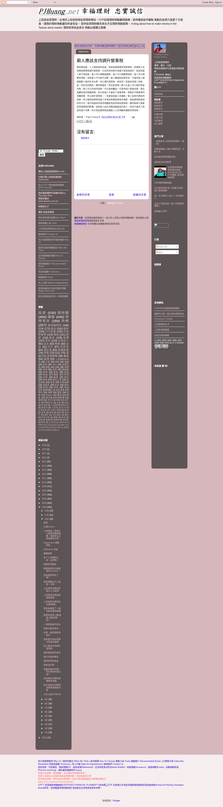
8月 (46, 703)
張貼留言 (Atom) (115, 203)
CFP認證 (50, 331)
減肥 (50, 392)
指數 (57, 367)
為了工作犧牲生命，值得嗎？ (51, 558)
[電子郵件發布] (132, 117)
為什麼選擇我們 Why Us (50, 761)
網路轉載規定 (80, 224)
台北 (63, 407)
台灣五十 (63, 340)
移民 (67, 403)
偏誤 (66, 356)
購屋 (56, 374)
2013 (44, 470)
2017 (44, 453)
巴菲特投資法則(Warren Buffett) (110, 767)
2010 (44, 482)
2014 (44, 466)
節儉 (67, 410)
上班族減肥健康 (161, 330)
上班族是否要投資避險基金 (52, 596)
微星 (46, 522)
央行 (54, 364)
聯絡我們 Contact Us (48, 234)
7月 (46, 707)
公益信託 (52, 422)
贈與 (56, 387)
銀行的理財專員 (51, 657)
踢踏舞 (65, 369)
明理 (46, 352)
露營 (54, 430)
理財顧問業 (55, 325)
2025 (44, 445)
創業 (45, 364)
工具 (142, 46)
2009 (44, 486)
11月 (46, 515)
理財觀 (63, 313)
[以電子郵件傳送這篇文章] (78, 121)
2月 (46, 728)
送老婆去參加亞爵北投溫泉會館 (52, 640)
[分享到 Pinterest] (90, 121)
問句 (40, 392)
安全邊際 (56, 415)
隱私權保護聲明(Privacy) (70, 770)
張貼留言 (85, 138)
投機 (41, 328)
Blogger (116, 800)
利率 (66, 374)
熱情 (45, 369)
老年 (48, 340)
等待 (42, 430)
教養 (57, 343)
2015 (44, 461)
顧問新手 (158, 109)
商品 (59, 427)
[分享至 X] (84, 121)
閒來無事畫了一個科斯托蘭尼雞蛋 (52, 609)
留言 (160, 252)
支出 (46, 343)
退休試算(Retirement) (83, 767)
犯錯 (66, 372)
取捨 (63, 417)
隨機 (59, 412)
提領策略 (52, 356)
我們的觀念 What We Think (76, 761)
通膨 (56, 417)
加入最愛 (158, 123)
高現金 (66, 420)
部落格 (44, 405)
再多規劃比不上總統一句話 (52, 583)
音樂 (40, 400)
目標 (66, 337)
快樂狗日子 (43, 206)
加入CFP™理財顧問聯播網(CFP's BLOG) (51, 186)
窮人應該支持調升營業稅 (100, 60)
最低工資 (56, 379)
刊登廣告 (158, 120)
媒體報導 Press (45, 277)
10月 (46, 519)
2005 (44, 503)
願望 (56, 377)
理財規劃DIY (112, 46)
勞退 (45, 379)
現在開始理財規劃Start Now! (51, 217)
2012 (44, 474)
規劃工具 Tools (123, 761)
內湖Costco (49, 526)
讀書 (51, 317)
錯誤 (51, 412)
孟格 (59, 403)
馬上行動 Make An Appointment (53, 283)
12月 (46, 510)
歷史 (56, 425)
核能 (66, 387)
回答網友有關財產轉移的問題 (52, 679)
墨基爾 (66, 427)
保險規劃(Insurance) (136, 767)
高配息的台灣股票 (162, 162)
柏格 (49, 425)
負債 (45, 387)
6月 (46, 712)
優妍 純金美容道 (46, 212)
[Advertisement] (111, 167)
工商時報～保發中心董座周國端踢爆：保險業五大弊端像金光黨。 (52, 535)
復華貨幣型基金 (51, 661)
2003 (44, 737)
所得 (45, 377)
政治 (53, 328)
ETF (50, 346)
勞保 (52, 382)
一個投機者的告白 (52, 624)
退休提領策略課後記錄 (164, 157)
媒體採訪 (48, 403)
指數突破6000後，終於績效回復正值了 (52, 671)
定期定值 (42, 410)
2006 (44, 499)
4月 (46, 720)
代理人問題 (55, 410)
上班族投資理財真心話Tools (51, 228)
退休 (137, 46)
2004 (44, 507)
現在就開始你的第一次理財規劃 (90, 46)
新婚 (45, 374)
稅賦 (131, 46)
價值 (56, 334)
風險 (56, 372)
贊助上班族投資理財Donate (51, 171)
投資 (121, 46)
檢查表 (44, 407)
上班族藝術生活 (161, 324)
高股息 (46, 385)
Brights (49, 395)
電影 (59, 392)
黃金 (43, 422)
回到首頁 (158, 94)
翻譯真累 (48, 553)
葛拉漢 (48, 350)
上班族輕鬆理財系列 (60, 405)
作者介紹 (158, 117)
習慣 (43, 412)
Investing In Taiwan (163, 319)
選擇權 (56, 420)
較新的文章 (83, 194)
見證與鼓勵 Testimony (48, 271)
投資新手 (158, 106)
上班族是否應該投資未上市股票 (52, 589)
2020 (44, 449)
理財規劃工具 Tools (47, 223)
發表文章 (162, 247)
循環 (46, 359)
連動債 (61, 397)
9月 (46, 699)
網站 (66, 385)
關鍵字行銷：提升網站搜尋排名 (169, 314)
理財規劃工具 (49, 390)
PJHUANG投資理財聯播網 (166, 308)
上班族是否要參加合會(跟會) (52, 602)
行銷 (48, 362)
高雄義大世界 (160, 211)
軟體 (48, 420)
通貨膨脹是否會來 (52, 652)
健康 (48, 367)
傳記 (66, 377)
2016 (44, 457)
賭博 (66, 367)
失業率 (61, 422)
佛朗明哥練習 (50, 564)
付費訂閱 (158, 114)
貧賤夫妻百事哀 (51, 628)
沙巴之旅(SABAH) (52, 694)
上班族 (54, 407)
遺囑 (58, 400)
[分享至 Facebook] (87, 121)
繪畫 (40, 420)
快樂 (65, 321)
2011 (44, 478)
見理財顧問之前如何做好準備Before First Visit (52, 289)
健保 (59, 395)
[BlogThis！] (81, 121)
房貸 (54, 369)
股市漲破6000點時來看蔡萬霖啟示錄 (52, 687)
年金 (57, 385)
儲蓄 (66, 362)
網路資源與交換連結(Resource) (52, 569)
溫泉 (62, 425)
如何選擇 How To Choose (102, 761)
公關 (52, 427)
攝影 (67, 415)
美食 (62, 390)
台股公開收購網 (161, 335)
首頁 (111, 194)
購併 (46, 415)
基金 (52, 337)
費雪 (48, 430)
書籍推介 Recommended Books (146, 761)
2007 (44, 494)
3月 (46, 724)
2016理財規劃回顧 (163, 182)
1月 (46, 732)
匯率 (45, 372)
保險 (126, 46)
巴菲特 (64, 346)
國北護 (49, 397)
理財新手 (158, 102)
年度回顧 (64, 382)
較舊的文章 (139, 194)
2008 (44, 490)
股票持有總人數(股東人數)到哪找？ (52, 617)
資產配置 (63, 350)
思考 (50, 400)
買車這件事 (49, 665)
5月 (46, 716)
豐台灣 (45, 427)
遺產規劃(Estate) (156, 767)
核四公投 (45, 417)
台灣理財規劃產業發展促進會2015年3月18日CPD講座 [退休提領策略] (176, 172)
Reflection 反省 (51, 549)
